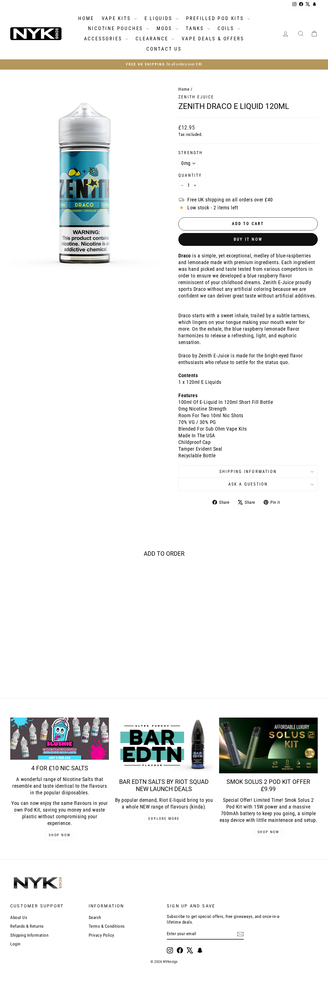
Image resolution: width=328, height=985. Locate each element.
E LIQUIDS (160, 18)
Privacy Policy (101, 935)
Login (15, 943)
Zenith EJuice (196, 97)
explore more (164, 818)
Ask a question (248, 484)
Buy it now (248, 239)
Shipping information (248, 471)
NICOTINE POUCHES (116, 28)
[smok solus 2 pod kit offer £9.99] (268, 746)
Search (95, 917)
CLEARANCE (153, 39)
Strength (190, 152)
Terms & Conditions (107, 926)
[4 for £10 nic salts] (59, 739)
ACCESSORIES (104, 39)
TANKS (196, 28)
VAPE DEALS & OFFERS (213, 39)
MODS (165, 28)
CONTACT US (164, 49)
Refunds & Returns (27, 926)
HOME (86, 18)
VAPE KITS (117, 18)
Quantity (190, 175)
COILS (227, 28)
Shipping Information (29, 935)
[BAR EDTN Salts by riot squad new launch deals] (164, 746)
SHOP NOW (59, 835)
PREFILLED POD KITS (216, 18)
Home (183, 89)
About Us (18, 917)
